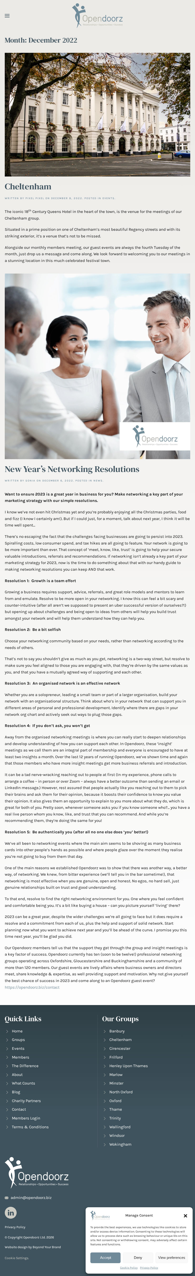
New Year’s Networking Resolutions (72, 469)
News (98, 480)
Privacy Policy (149, 1267)
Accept (105, 1258)
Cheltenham (28, 186)
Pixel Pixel (34, 198)
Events (108, 198)
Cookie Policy (129, 1267)
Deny (138, 1258)
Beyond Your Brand (47, 1247)
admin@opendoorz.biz (31, 1197)
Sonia (30, 480)
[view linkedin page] (11, 1213)
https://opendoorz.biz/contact (32, 987)
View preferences (171, 1258)
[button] (185, 1215)
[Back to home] (97, 15)
